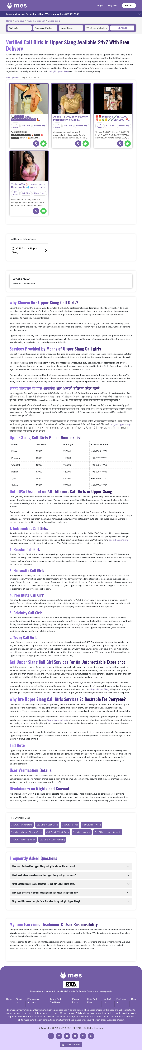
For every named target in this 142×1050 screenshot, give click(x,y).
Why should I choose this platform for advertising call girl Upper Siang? (46, 901)
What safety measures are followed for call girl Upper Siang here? (43, 883)
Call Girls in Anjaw (81, 832)
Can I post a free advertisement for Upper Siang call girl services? (44, 875)
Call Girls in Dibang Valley (23, 839)
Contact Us (107, 1000)
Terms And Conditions (55, 1000)
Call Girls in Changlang (21, 824)
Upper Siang (39, 126)
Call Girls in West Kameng (52, 839)
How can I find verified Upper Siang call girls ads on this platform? (43, 866)
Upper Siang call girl (57, 720)
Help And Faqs (92, 1000)
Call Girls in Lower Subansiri (107, 832)
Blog (133, 999)
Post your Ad (121, 1000)
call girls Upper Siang (120, 424)
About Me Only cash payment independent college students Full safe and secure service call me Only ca (71, 118)
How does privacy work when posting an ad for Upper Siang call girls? (45, 892)
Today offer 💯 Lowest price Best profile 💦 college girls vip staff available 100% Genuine (28, 186)
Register (112, 5)
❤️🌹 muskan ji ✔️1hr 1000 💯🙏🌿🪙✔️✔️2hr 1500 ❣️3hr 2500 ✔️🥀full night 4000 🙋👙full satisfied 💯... (112, 118)
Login (100, 5)
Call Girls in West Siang (57, 832)
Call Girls (26, 126)
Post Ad (129, 5)
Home (9, 999)
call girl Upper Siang (59, 71)
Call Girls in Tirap (70, 824)
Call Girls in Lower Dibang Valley (26, 832)
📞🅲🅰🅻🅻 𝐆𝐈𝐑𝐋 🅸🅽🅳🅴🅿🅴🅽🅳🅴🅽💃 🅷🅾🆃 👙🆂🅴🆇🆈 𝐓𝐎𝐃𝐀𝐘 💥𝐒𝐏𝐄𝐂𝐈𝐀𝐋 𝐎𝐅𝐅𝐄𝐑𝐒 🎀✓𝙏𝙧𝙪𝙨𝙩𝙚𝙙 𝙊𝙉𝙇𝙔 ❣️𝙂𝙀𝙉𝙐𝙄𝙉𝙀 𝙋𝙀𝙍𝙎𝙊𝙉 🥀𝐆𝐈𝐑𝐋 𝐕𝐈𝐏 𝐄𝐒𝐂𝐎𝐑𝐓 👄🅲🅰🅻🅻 (27, 135)
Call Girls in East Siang (47, 824)
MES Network (74, 1044)
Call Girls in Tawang (91, 824)
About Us (19, 1000)
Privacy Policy (75, 1000)
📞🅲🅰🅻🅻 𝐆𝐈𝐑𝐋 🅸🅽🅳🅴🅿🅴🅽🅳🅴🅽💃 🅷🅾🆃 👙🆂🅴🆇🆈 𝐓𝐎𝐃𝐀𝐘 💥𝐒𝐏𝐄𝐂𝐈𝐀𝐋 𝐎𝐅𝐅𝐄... (28, 118)
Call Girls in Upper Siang (24, 250)
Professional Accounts (33, 1000)
